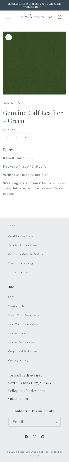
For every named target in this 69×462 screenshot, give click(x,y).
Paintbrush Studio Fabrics (32, 452)
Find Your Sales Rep (23, 324)
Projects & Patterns (22, 351)
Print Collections (20, 236)
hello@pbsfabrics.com (26, 391)
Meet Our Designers (23, 315)
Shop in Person (19, 272)
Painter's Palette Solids (25, 254)
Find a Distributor (21, 342)
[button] (8, 16)
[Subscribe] (55, 421)
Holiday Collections (22, 245)
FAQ (11, 297)
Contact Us (16, 306)
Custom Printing (20, 263)
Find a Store (17, 333)
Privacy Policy (18, 360)
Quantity (9, 129)
